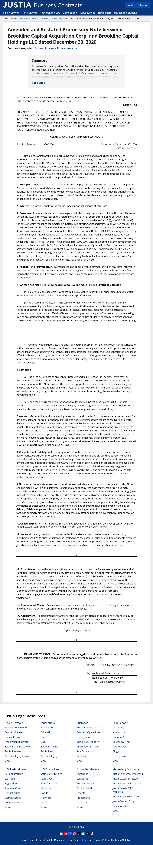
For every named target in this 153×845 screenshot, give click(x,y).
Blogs (116, 751)
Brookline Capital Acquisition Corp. (57, 18)
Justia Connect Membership (128, 774)
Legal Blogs (83, 778)
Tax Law (81, 756)
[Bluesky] (83, 833)
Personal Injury (49, 756)
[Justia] (17, 5)
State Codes (47, 778)
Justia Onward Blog (123, 801)
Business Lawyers (14, 732)
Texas (43, 802)
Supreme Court (13, 788)
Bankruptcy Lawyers (15, 727)
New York (45, 797)
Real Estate (82, 751)
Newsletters (104, 12)
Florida (44, 793)
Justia (6, 18)
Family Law (46, 751)
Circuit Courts (12, 793)
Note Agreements (67, 48)
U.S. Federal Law (15, 769)
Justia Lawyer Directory (126, 778)
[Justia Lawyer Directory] (92, 833)
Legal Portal (45, 840)
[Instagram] (74, 833)
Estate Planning (49, 746)
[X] (87, 833)
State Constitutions (51, 774)
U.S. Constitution (13, 774)
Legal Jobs (82, 774)
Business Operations (88, 732)
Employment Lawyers (16, 741)
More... (8, 761)
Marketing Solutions (125, 12)
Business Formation (87, 727)
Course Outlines (122, 741)
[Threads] (79, 833)
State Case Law (48, 783)
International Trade (87, 746)
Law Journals (120, 746)
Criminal (45, 732)
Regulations (11, 783)
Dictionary (118, 727)
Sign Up (143, 5)
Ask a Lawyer (30, 12)
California (45, 788)
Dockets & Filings (14, 802)
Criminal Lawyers (14, 737)
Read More (38, 82)
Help (69, 840)
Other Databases (87, 769)
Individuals (47, 723)
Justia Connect (29, 840)
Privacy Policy (101, 840)
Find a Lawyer (11, 12)
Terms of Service (83, 840)
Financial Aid (119, 737)
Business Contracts (29, 18)
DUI (42, 741)
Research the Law (50, 12)
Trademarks (83, 797)
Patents (80, 793)
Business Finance (44, 48)
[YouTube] (66, 833)
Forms (14, 18)
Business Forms (85, 783)
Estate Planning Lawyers (18, 746)
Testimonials (120, 806)
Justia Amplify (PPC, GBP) (126, 796)
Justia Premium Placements (128, 783)
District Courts (12, 797)
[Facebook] (70, 833)
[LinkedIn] (61, 833)
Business (82, 723)
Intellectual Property (88, 741)
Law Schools (70, 12)
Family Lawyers (12, 751)
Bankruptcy (46, 727)
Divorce (44, 737)
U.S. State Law (49, 769)
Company (59, 840)
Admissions (119, 732)
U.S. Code (9, 778)
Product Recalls (85, 788)
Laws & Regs (87, 12)
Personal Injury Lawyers (18, 756)
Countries (82, 802)
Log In (131, 5)
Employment (83, 737)
